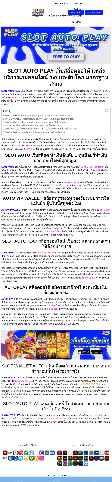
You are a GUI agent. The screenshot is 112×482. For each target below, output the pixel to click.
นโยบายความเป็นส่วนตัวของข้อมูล (65, 16)
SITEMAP (77, 22)
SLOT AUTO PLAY (91, 384)
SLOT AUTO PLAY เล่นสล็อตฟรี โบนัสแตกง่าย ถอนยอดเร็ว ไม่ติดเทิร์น (35, 132)
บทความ (78, 3)
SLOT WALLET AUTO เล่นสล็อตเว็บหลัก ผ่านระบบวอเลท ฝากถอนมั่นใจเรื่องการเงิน (41, 129)
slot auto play (61, 3)
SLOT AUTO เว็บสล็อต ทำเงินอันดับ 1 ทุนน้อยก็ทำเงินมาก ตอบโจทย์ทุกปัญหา (38, 115)
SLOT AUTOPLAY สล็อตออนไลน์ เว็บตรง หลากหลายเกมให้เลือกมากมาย (36, 122)
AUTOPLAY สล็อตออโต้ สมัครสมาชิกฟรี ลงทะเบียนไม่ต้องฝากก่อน (33, 125)
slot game (13, 317)
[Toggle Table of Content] (105, 111)
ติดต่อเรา (78, 9)
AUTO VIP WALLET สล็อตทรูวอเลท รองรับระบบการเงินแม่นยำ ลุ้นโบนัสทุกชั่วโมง (40, 119)
